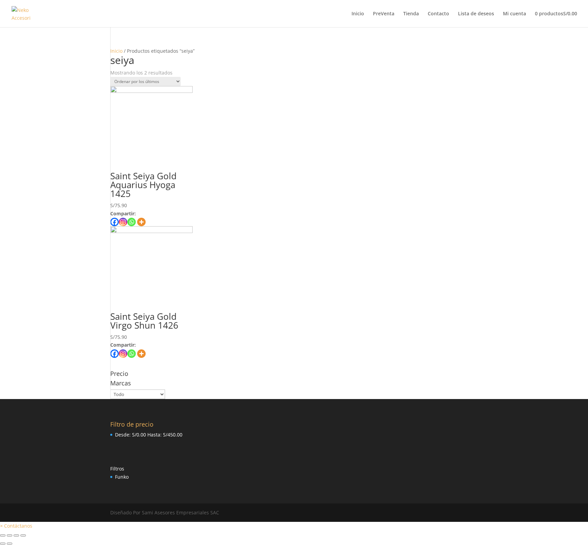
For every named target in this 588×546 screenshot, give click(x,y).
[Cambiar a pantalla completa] (16, 535)
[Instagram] (123, 222)
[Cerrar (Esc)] (2, 535)
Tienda (411, 14)
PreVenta (383, 14)
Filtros (117, 468)
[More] (141, 222)
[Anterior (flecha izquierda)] (2, 544)
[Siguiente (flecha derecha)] (9, 544)
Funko (122, 477)
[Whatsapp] (131, 222)
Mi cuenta (514, 14)
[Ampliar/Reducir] (23, 535)
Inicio (358, 14)
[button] (16, 526)
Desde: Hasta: (148, 434)
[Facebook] (114, 222)
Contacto (438, 14)
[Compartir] (9, 535)
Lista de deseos (476, 14)
